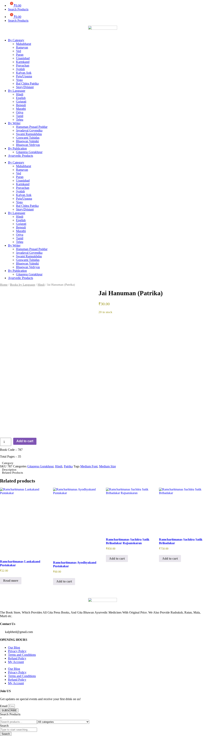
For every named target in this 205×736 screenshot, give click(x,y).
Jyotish (20, 69)
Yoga (19, 80)
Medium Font (88, 466)
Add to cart (24, 441)
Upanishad (23, 58)
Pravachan (22, 65)
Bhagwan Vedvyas (28, 145)
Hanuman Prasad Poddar (31, 126)
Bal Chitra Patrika (27, 83)
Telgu (19, 119)
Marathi (21, 108)
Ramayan (22, 47)
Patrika (68, 466)
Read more (10, 580)
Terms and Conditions (22, 654)
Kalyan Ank (23, 72)
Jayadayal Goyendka (29, 130)
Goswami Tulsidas (27, 137)
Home (4, 284)
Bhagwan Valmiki (27, 141)
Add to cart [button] (64, 581)
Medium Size (107, 466)
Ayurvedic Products (20, 155)
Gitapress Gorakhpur (29, 152)
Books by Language (22, 284)
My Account (16, 662)
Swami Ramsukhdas (29, 134)
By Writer (14, 123)
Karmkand (22, 62)
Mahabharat (23, 43)
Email (4, 706)
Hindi (19, 94)
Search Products (18, 9)
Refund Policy (17, 658)
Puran (19, 54)
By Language (16, 90)
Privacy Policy (17, 651)
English (21, 98)
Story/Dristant (25, 87)
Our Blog (14, 647)
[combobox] (18, 730)
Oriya (19, 112)
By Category (16, 40)
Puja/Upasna (24, 76)
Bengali (21, 105)
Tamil (19, 116)
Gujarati (21, 101)
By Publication (17, 148)
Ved (18, 51)
